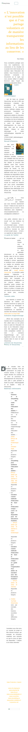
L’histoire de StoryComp (13, 343)
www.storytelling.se (14, 698)
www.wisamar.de (14, 690)
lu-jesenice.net (14, 702)
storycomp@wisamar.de (11, 212)
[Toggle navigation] (16, 3)
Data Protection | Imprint (14, 682)
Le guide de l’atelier (11, 235)
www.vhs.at (14, 692)
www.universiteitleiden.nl (14, 694)
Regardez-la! (16, 180)
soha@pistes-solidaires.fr (11, 214)
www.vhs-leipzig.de (14, 688)
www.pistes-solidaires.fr (14, 700)
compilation (12, 331)
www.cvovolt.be (14, 696)
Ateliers (6, 294)
